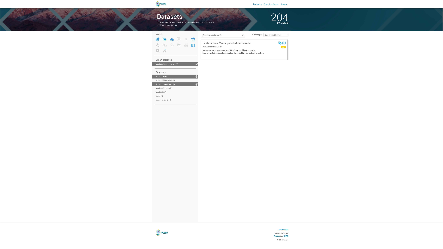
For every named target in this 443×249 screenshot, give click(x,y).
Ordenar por (257, 35)
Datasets (257, 4)
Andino (277, 236)
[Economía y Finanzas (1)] (165, 40)
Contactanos (283, 229)
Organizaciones (271, 4)
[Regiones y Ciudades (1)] (193, 46)
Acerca (284, 4)
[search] (243, 35)
